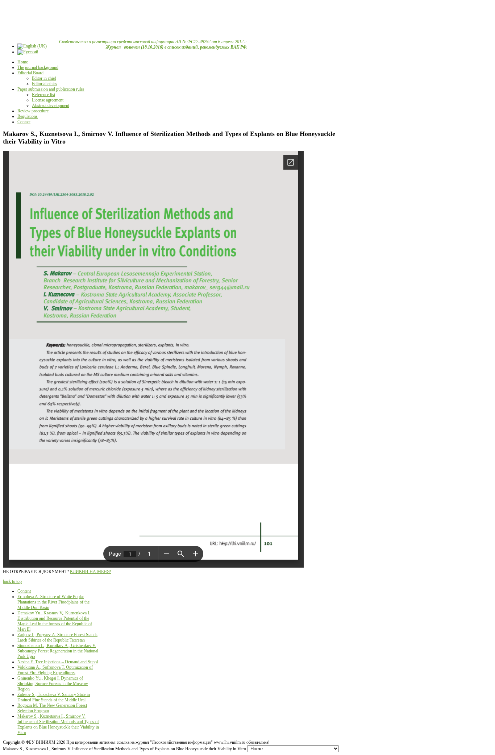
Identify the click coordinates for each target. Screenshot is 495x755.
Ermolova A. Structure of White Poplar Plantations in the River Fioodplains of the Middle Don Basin (53, 602)
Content (24, 591)
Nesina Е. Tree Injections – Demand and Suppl (57, 661)
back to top (12, 581)
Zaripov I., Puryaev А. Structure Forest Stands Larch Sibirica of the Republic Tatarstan (57, 637)
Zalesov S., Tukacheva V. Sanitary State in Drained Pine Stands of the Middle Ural (53, 697)
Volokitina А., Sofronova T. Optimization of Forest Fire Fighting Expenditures (55, 670)
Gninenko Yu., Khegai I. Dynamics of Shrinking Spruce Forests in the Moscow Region (52, 684)
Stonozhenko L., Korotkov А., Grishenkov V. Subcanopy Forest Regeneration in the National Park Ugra (57, 651)
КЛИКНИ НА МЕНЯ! (90, 571)
